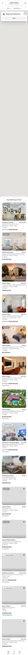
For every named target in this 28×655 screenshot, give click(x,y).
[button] (13, 229)
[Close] (25, 13)
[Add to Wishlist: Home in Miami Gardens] (24, 522)
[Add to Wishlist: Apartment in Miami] (24, 234)
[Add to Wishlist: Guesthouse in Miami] (24, 457)
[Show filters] (25, 3)
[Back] (2, 3)
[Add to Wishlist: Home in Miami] (24, 265)
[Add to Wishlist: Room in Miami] (24, 588)
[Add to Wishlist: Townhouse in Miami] (24, 204)
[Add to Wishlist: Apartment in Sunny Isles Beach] (24, 424)
